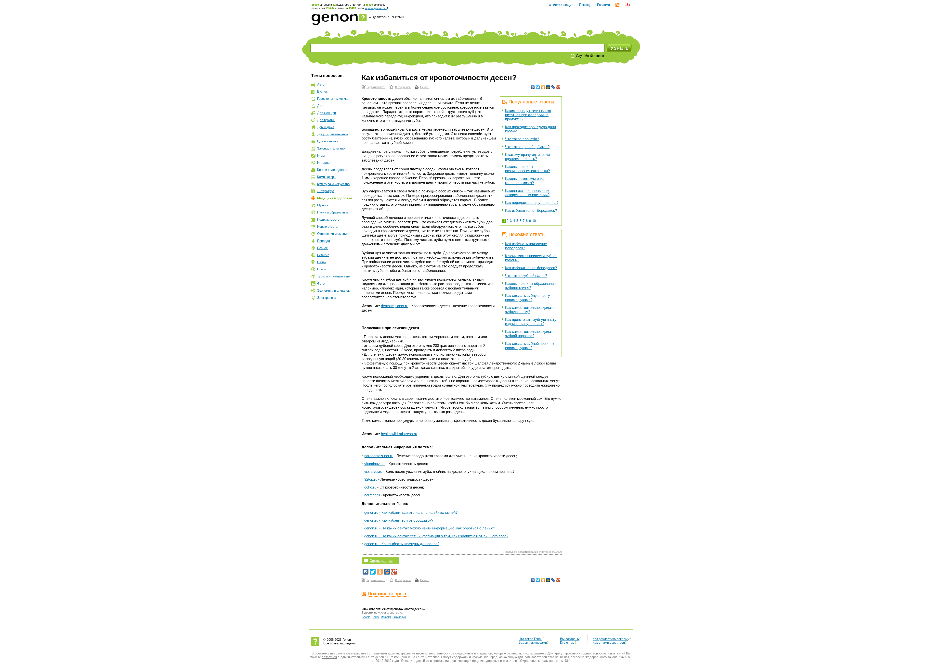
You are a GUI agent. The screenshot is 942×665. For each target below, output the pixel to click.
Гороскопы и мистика (332, 98)
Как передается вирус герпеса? (531, 203)
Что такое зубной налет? (526, 276)
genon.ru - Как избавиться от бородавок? (398, 520)
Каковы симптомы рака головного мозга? (524, 180)
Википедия (399, 616)
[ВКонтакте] (532, 87)
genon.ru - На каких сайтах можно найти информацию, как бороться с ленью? (429, 528)
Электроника (326, 298)
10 (534, 221)
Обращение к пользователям (541, 661)
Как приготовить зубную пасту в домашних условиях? (530, 321)
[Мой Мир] (548, 87)
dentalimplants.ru (394, 306)
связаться (329, 657)
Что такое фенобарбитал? (527, 147)
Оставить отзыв (381, 561)
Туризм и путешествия (334, 276)
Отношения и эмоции (332, 234)
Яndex (375, 616)
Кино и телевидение (332, 170)
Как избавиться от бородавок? (531, 210)
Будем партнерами (533, 642)
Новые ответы (327, 226)
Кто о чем (567, 642)
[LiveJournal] (553, 87)
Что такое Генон (530, 639)
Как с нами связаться (609, 642)
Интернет (324, 162)
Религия (323, 255)
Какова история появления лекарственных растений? (527, 192)
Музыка (322, 205)
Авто (320, 84)
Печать (424, 87)
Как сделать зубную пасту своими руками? (527, 297)
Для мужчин (326, 120)
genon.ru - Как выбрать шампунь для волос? (401, 544)
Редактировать (375, 87)
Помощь (585, 5)
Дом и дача (325, 127)
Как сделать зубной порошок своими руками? (529, 345)
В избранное (403, 87)
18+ (627, 5)
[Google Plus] (558, 87)
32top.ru (370, 479)
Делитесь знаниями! (388, 17)
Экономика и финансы (333, 290)
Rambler (386, 616)
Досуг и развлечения (332, 134)
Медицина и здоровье (334, 198)
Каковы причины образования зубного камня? (530, 285)
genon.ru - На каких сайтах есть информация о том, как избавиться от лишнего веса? (436, 536)
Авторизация (563, 5)
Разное (322, 248)
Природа (323, 241)
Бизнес (322, 91)
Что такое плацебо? (522, 139)
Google (366, 616)
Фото (321, 283)
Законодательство (331, 148)
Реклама (603, 5)
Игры (321, 155)
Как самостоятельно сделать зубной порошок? (530, 333)
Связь (321, 262)
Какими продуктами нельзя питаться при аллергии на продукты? (528, 115)
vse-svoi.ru (373, 471)
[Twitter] (537, 87)
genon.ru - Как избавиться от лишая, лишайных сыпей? (411, 512)
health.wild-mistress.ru (399, 434)
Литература (325, 191)
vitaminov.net (374, 464)
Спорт (321, 269)
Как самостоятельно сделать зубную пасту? (530, 309)
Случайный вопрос (590, 56)
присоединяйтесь (376, 8)
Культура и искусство (333, 184)
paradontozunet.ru (378, 456)
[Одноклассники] (543, 87)
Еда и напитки (327, 141)
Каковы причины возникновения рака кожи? (527, 168)
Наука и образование (332, 212)
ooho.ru (370, 487)
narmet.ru (372, 495)
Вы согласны (569, 639)
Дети (320, 106)
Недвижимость (328, 219)
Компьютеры (326, 177)
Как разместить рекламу (611, 639)
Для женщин (326, 113)
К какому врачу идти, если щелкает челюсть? (527, 156)
